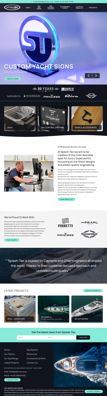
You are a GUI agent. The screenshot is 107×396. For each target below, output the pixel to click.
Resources (93, 7)
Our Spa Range (39, 7)
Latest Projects (11, 362)
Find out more (12, 79)
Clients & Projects (79, 7)
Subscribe (83, 337)
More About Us (66, 199)
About (28, 7)
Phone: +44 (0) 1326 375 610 (15, 375)
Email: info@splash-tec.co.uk (15, 372)
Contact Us (32, 362)
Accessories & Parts (65, 7)
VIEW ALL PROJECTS (93, 291)
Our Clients (12, 240)
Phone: (64, 1)
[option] (53, 44)
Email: (43, 1)
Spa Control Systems (51, 7)
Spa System (32, 349)
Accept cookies (93, 391)
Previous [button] (88, 75)
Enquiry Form (12, 380)
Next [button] (96, 75)
